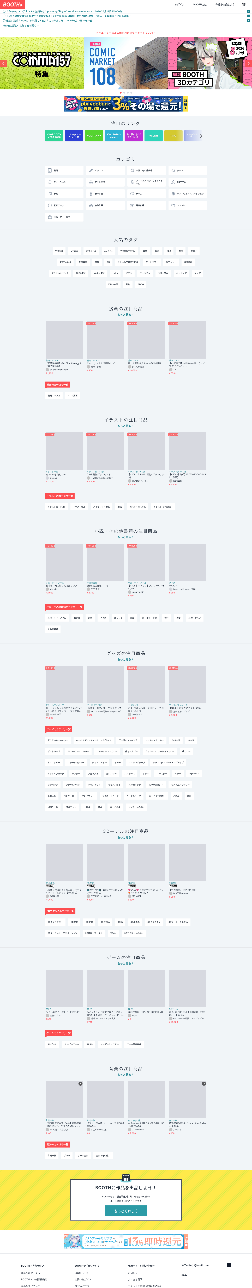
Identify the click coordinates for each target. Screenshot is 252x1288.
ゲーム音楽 (83, 1155)
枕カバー (186, 751)
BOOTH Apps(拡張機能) (34, 1279)
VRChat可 (113, 284)
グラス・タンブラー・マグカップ (168, 762)
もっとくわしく (126, 1211)
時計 (189, 796)
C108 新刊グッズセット (99, 474)
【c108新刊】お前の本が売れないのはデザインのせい (187, 364)
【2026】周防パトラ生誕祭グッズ (104, 708)
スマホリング (135, 784)
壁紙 (120, 506)
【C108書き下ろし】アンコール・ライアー (146, 587)
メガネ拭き (93, 773)
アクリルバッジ (73, 784)
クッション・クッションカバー (160, 751)
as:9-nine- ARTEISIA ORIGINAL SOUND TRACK (146, 1124)
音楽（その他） (135, 1120)
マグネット (194, 773)
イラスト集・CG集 (95, 472)
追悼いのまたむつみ (56, 474)
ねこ (157, 251)
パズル (176, 796)
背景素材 (188, 262)
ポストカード (54, 751)
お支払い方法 (82, 1285)
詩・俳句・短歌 (149, 618)
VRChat (59, 251)
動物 (128, 284)
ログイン (163, 4)
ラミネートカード (110, 796)
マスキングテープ (137, 762)
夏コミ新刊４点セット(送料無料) (145, 363)
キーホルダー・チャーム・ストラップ (93, 740)
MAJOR (173, 585)
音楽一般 (50, 1120)
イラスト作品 (52, 472)
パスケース (129, 773)
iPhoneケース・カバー (78, 751)
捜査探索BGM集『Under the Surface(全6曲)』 (187, 1124)
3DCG (141, 284)
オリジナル (91, 251)
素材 (145, 251)
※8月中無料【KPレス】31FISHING (145, 1012)
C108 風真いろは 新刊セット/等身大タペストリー (146, 709)
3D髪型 (131, 883)
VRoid (113, 933)
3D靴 (120, 922)
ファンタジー (152, 262)
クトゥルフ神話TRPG (128, 262)
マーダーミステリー (109, 1044)
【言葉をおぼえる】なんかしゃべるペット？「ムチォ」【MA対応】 (63, 891)
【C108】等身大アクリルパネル (185, 708)
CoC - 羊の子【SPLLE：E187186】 (63, 1012)
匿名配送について (30, 1285)
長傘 (100, 807)
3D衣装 (90, 883)
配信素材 (83, 262)
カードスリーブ (134, 796)
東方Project (65, 262)
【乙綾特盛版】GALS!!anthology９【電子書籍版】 (64, 364)
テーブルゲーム (72, 1044)
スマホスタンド (156, 784)
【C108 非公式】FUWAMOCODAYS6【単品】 (187, 476)
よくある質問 (135, 1279)
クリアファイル (99, 762)
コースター (162, 773)
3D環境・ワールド (94, 933)
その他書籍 (92, 583)
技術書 (77, 618)
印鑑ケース (53, 807)
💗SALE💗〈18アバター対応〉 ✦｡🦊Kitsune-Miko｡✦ (145, 891)
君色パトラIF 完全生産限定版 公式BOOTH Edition (187, 1013)
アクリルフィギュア (55, 705)
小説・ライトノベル (55, 583)
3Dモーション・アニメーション (62, 933)
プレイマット (88, 796)
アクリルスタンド (60, 273)
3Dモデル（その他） (134, 933)
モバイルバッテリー (180, 784)
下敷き (87, 807)
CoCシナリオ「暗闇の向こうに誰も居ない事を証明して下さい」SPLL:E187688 (105, 1013)
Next (248, 63)
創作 (181, 251)
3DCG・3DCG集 (138, 506)
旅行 (167, 618)
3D (108, 262)
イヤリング (181, 273)
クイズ (172, 583)
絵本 (90, 618)
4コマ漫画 (72, 395)
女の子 (194, 251)
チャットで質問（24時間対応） (145, 1285)
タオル (146, 773)
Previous (3, 63)
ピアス (129, 273)
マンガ (197, 273)
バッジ (191, 740)
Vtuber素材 (99, 273)
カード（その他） (157, 796)
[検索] (100, 4)
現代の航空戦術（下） (98, 585)
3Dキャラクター (55, 922)
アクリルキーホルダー (58, 740)
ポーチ (118, 762)
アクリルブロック (56, 773)
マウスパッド (114, 784)
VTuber (74, 251)
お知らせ (133, 1272)
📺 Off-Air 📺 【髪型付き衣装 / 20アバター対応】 (105, 891)
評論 (132, 618)
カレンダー (111, 773)
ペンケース (69, 796)
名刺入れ (52, 796)
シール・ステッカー (154, 740)
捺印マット (71, 807)
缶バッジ (176, 740)
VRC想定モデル (127, 251)
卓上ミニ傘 (115, 807)
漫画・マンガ (52, 360)
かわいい (108, 251)
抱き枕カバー (131, 751)
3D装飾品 (105, 922)
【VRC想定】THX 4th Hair (182, 889)
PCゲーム (173, 1009)
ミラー (178, 773)
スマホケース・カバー (107, 751)
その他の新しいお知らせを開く (19, 25)
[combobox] (65, 4)
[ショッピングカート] (227, 4)
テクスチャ (145, 273)
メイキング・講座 (101, 506)
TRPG (48, 1009)
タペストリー (134, 705)
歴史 (179, 618)
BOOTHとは (183, 4)
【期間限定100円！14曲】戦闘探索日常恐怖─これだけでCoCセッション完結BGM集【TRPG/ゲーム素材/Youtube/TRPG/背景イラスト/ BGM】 (64, 1125)
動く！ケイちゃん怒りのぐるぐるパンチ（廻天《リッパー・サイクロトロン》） (63, 709)
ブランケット (94, 784)
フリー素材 (163, 273)
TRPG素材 (81, 273)
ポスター (76, 773)
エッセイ (118, 618)
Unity (115, 273)
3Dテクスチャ (154, 922)
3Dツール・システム (178, 922)
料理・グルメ (195, 618)
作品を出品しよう (208, 4)
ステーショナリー (76, 762)
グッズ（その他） (95, 705)
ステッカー (171, 262)
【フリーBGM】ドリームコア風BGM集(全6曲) (105, 1124)
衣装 (97, 262)
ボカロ (67, 1155)
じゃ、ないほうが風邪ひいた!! (102, 363)
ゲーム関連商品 (134, 1044)
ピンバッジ (53, 784)
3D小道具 (50, 883)
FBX (169, 251)
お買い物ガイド (83, 1279)
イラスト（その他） (163, 506)
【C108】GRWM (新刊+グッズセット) (146, 476)
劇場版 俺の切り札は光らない (61, 585)
